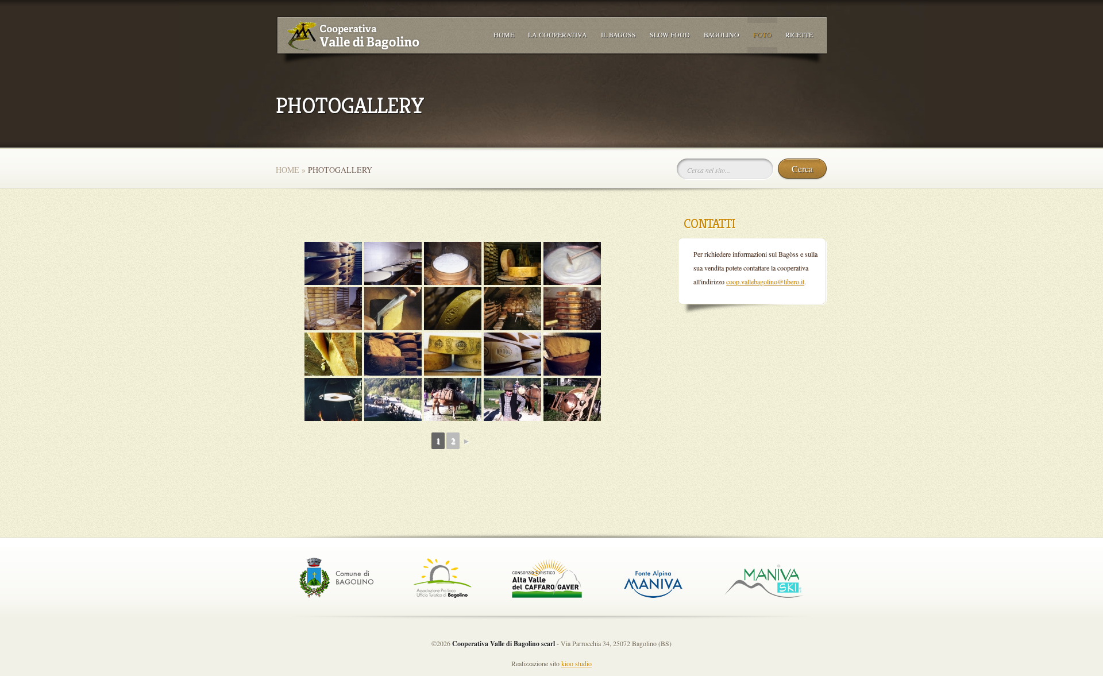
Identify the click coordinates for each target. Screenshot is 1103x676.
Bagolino (721, 34)
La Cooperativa (557, 34)
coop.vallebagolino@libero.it (765, 281)
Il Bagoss (618, 34)
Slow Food (670, 34)
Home (503, 34)
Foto (762, 34)
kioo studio (576, 663)
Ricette (799, 34)
